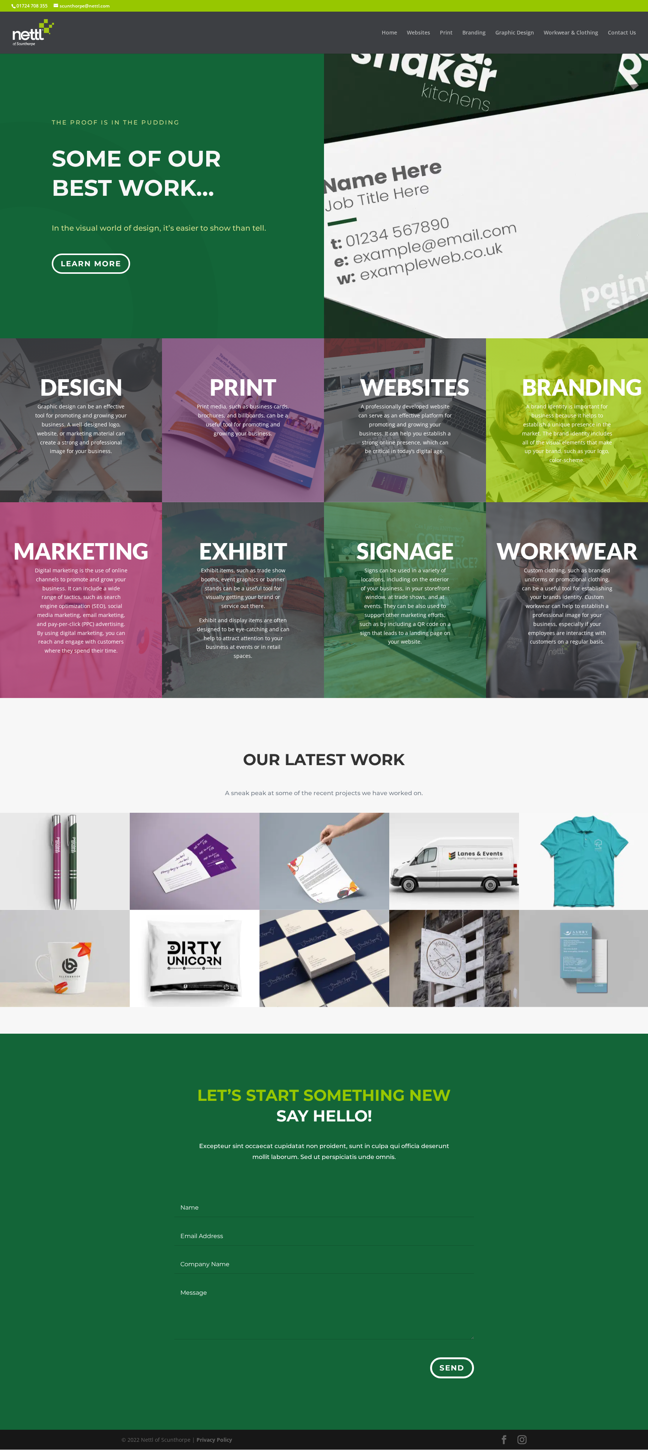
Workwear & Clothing (571, 33)
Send (452, 1367)
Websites (418, 33)
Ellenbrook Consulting (65, 958)
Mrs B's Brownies (195, 861)
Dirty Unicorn (195, 958)
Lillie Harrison (324, 861)
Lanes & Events (454, 861)
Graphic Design (514, 33)
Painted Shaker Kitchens (65, 861)
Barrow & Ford (454, 958)
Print (446, 33)
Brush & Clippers (324, 958)
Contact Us (622, 33)
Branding (474, 33)
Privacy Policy (214, 1439)
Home (389, 33)
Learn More (91, 263)
